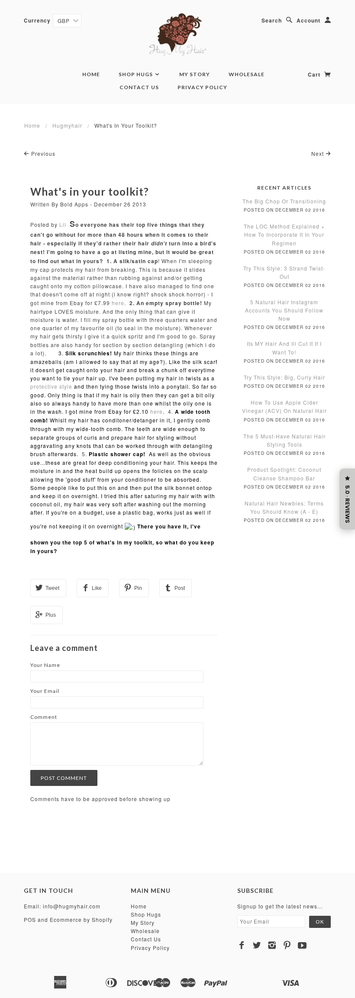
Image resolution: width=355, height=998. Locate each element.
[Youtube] (302, 945)
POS (30, 919)
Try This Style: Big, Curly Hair (284, 377)
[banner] (178, 34)
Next (318, 153)
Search (271, 20)
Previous (42, 153)
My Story (194, 74)
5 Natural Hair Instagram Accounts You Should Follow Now (284, 310)
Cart (315, 74)
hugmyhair (67, 125)
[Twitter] (256, 945)
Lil (62, 224)
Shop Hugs (136, 74)
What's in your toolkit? (89, 191)
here (118, 302)
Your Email (44, 691)
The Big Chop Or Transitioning (284, 201)
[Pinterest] (287, 945)
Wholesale (247, 74)
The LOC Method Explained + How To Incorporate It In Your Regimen (284, 234)
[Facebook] (241, 945)
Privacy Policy (202, 87)
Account (308, 20)
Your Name (45, 665)
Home (91, 74)
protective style (51, 386)
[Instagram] (272, 945)
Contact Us (139, 87)
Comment (43, 717)
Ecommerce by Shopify (81, 919)
